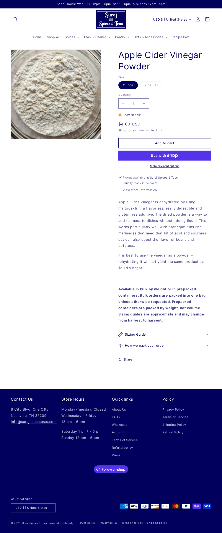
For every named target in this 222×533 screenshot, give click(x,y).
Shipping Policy (174, 424)
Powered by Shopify (61, 523)
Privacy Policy (173, 409)
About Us (119, 409)
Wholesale (119, 424)
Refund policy (122, 447)
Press (116, 455)
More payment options (164, 165)
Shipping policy (157, 522)
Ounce (128, 85)
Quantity (124, 94)
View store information (140, 190)
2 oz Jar (153, 86)
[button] (15, 19)
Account (118, 432)
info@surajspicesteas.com (34, 421)
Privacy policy (109, 522)
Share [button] (127, 359)
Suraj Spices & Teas (34, 523)
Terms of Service (125, 440)
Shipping (124, 130)
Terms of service (132, 522)
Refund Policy (173, 432)
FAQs (116, 417)
